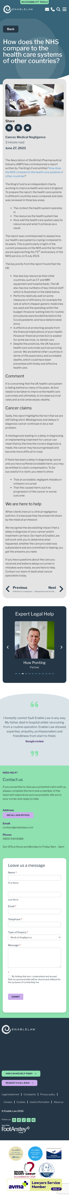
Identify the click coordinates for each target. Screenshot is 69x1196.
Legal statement (10, 1094)
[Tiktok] (24, 1120)
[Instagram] (29, 1120)
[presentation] (16, 673)
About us (58, 1102)
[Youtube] (33, 1120)
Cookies (21, 1102)
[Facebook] (14, 1120)
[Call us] (53, 9)
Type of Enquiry (18, 932)
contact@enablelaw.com (18, 827)
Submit (16, 996)
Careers (8, 1102)
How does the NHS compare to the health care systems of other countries (34, 172)
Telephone (15, 919)
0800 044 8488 (13, 838)
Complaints (30, 1094)
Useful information (39, 1102)
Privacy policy (47, 1094)
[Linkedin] (19, 1120)
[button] (64, 9)
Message (14, 945)
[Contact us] (47, 9)
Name (12, 872)
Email (12, 906)
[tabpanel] (34, 645)
